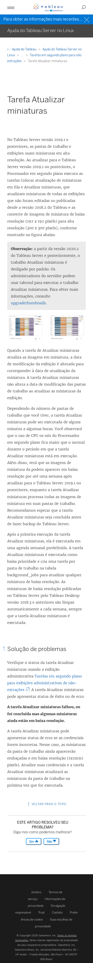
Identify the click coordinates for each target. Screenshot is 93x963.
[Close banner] (87, 19)
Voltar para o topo (48, 804)
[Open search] (84, 7)
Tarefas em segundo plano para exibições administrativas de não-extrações (44, 683)
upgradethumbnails (28, 303)
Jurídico (36, 892)
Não (50, 841)
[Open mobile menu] (10, 7)
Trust (41, 912)
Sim (32, 841)
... (22, 55)
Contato (57, 912)
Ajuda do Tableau (24, 49)
